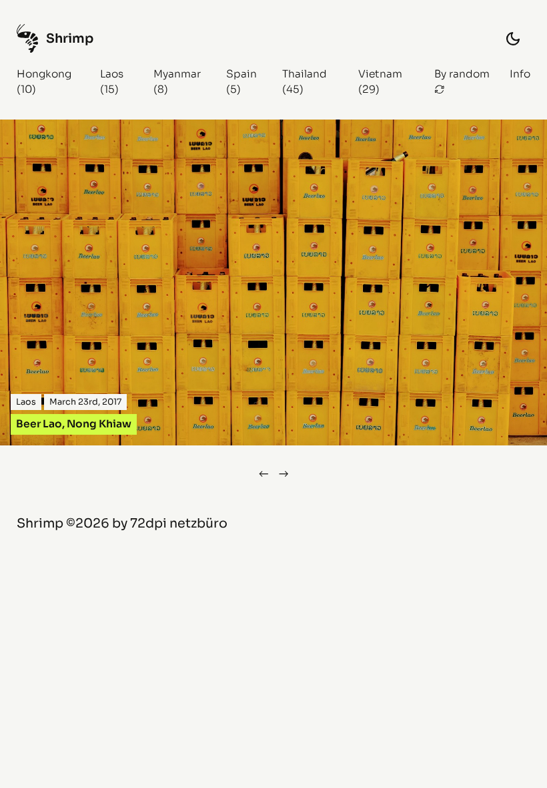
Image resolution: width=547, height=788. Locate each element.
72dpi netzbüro (178, 523)
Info (520, 74)
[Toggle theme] (513, 38)
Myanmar (177, 74)
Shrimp (40, 523)
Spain (241, 74)
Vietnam (380, 74)
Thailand (304, 74)
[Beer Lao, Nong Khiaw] (273, 282)
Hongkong (44, 74)
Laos (111, 74)
